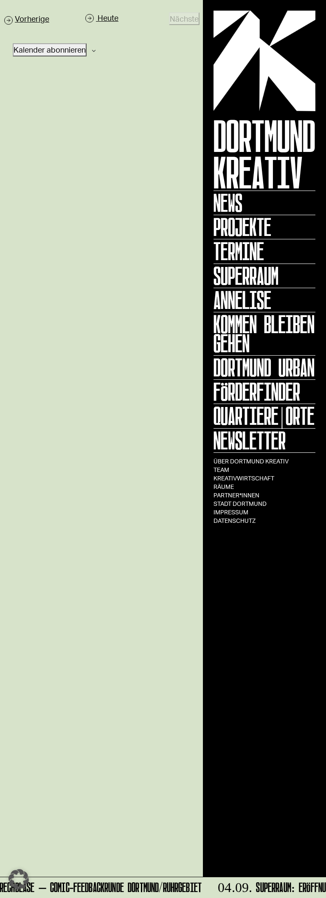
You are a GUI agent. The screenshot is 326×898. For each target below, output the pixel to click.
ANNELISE (242, 300)
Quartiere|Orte (264, 416)
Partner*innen (236, 495)
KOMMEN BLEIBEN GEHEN (264, 333)
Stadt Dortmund (240, 503)
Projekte (242, 227)
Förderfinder (257, 392)
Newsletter (250, 440)
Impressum (231, 512)
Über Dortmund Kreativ (251, 461)
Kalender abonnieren (50, 49)
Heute (107, 17)
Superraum (246, 276)
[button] (18, 879)
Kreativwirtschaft (244, 478)
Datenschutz (235, 520)
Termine (239, 251)
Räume (224, 486)
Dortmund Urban (264, 367)
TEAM (221, 469)
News (228, 203)
